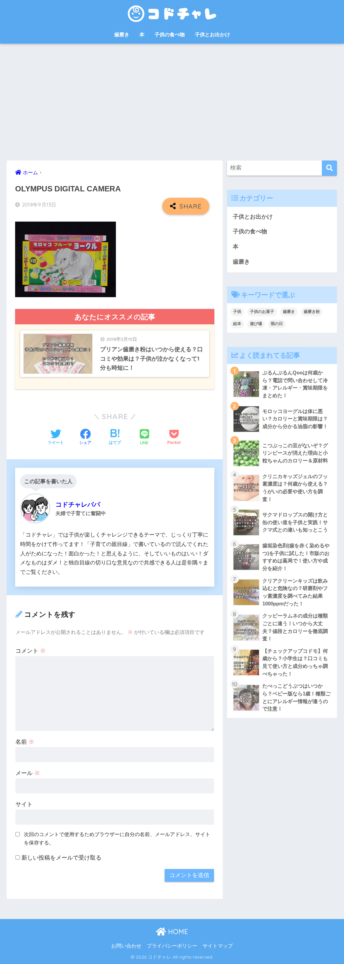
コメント (30, 651)
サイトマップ (218, 946)
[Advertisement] (172, 102)
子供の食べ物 (170, 34)
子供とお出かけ (212, 34)
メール (27, 773)
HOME (177, 931)
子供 (237, 311)
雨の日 (277, 323)
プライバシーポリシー (172, 946)
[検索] (329, 168)
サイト (24, 804)
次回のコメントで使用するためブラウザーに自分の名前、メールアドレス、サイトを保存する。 (117, 838)
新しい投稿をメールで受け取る (61, 858)
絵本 (237, 323)
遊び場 (256, 323)
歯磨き (121, 34)
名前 (24, 742)
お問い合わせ (126, 946)
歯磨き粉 (312, 311)
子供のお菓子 (262, 311)
